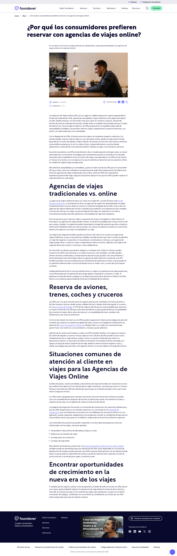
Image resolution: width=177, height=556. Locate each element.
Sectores (83, 8)
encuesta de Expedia (63, 307)
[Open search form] (147, 8)
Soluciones (111, 8)
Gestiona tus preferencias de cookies (49, 547)
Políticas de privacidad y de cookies (82, 547)
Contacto (156, 8)
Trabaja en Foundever (151, 2)
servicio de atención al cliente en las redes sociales (103, 446)
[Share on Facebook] (119, 102)
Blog (24, 16)
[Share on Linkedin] (123, 102)
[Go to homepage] (26, 8)
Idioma (134, 2)
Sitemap (157, 547)
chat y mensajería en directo (70, 325)
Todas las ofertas (92, 534)
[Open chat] (172, 552)
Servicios (96, 8)
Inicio (17, 16)
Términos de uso (23, 547)
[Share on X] (126, 102)
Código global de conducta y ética (114, 547)
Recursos (136, 8)
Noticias (125, 8)
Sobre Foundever (67, 8)
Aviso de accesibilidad (140, 547)
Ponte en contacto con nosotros (147, 518)
